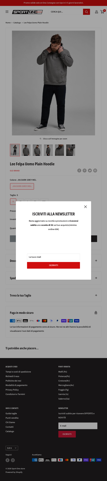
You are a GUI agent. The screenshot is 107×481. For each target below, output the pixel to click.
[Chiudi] (85, 207)
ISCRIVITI (53, 265)
